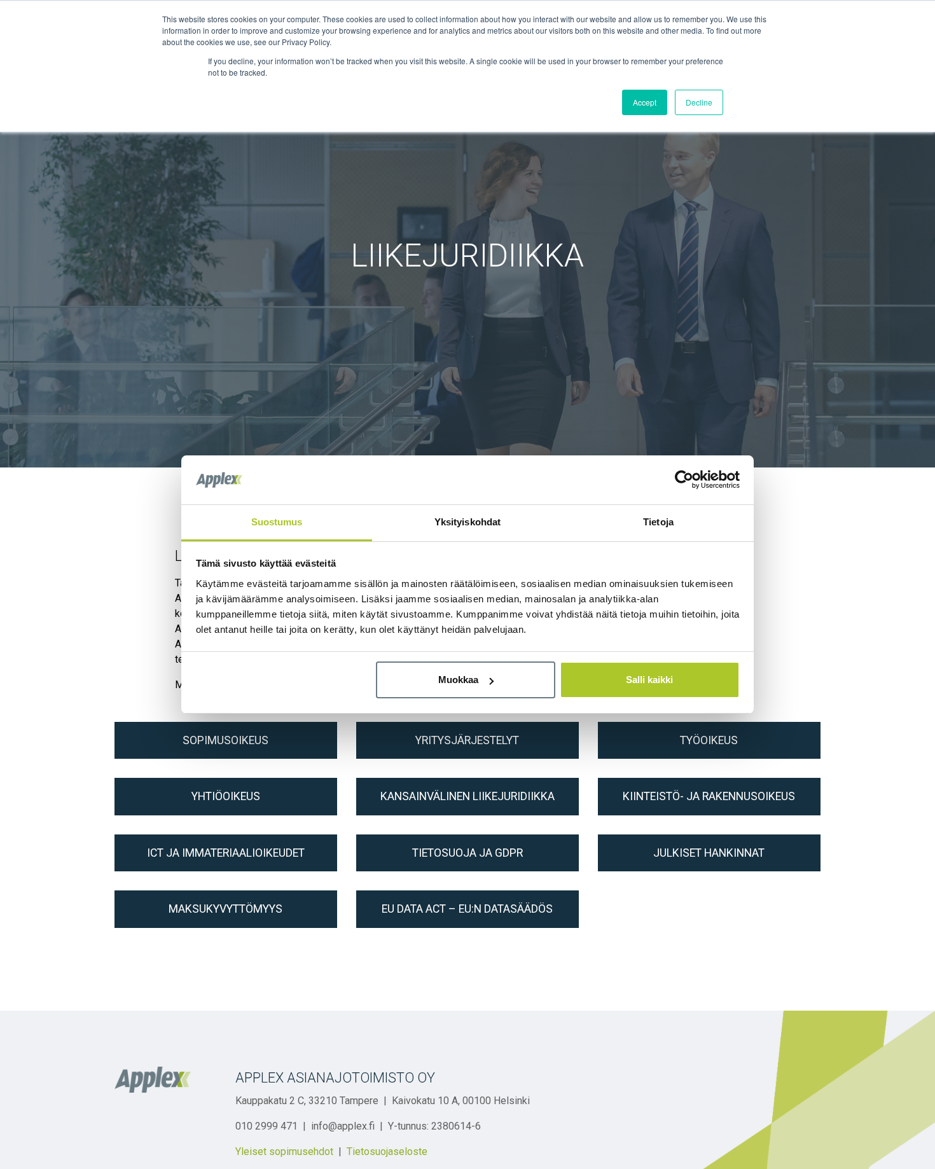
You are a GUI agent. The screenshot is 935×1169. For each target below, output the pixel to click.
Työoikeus (709, 740)
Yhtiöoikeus (225, 796)
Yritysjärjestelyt (467, 740)
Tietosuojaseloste (387, 1151)
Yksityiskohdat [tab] (467, 521)
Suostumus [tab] (277, 521)
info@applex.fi (343, 1126)
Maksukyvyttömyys (225, 909)
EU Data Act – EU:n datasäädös (467, 909)
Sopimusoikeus (225, 740)
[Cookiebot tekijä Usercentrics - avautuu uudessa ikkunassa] (684, 479)
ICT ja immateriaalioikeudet (226, 853)
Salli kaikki (649, 679)
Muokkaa (458, 679)
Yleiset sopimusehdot (284, 1151)
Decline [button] (699, 102)
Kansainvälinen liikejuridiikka (467, 796)
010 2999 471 (266, 1126)
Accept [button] (644, 102)
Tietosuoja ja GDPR (467, 853)
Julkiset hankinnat (709, 853)
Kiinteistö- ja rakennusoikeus (709, 796)
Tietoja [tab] (658, 521)
